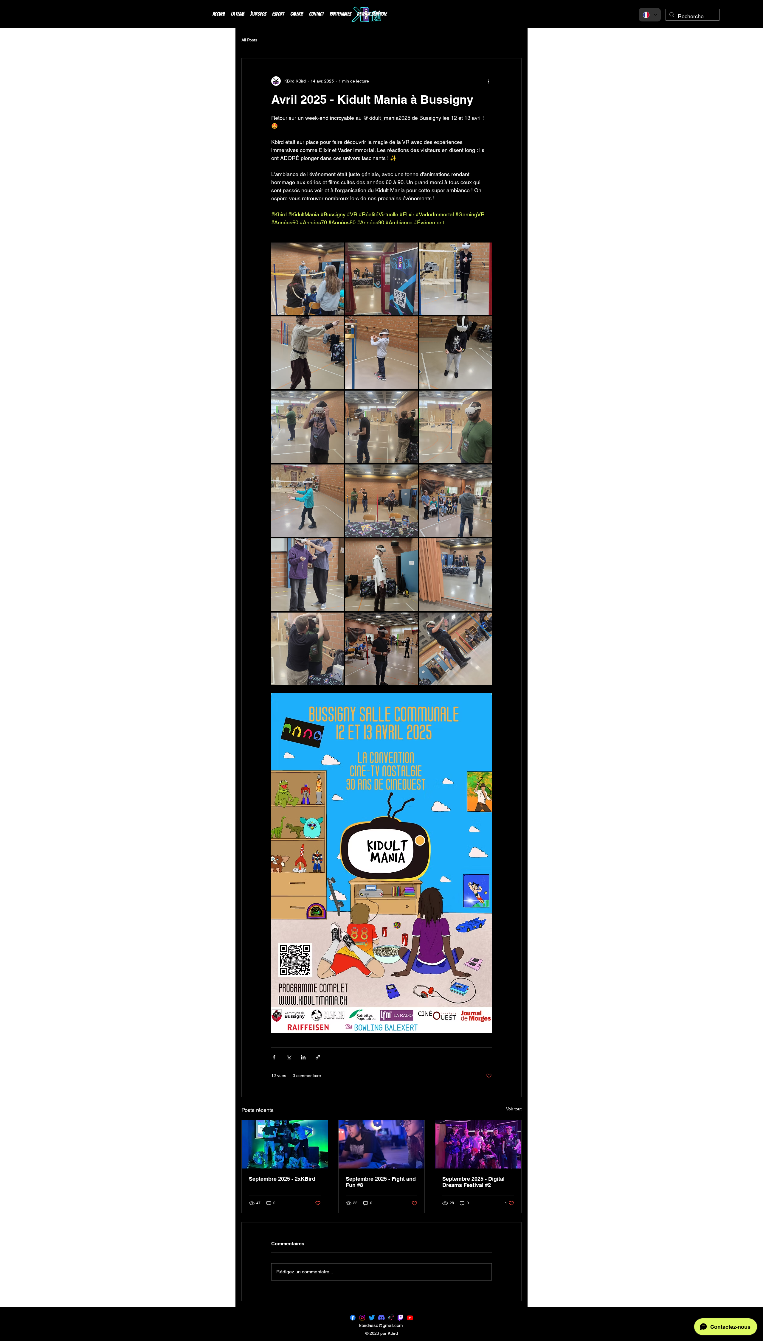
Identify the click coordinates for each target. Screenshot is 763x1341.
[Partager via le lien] (318, 1057)
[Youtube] (410, 1317)
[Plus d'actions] (488, 81)
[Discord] (381, 1317)
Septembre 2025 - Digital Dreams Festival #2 (473, 1182)
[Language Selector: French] (650, 14)
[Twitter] (372, 1317)
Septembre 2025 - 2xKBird (282, 1179)
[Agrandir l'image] (307, 279)
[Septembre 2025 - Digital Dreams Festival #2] (478, 1144)
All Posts (249, 40)
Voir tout (514, 1109)
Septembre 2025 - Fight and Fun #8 (381, 1182)
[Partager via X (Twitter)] (288, 1057)
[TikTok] (391, 1317)
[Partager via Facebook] (274, 1057)
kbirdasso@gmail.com (381, 1325)
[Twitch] (400, 1317)
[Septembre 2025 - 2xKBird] (285, 1144)
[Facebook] (352, 1317)
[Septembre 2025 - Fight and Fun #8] (382, 1144)
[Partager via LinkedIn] (303, 1057)
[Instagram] (362, 1317)
